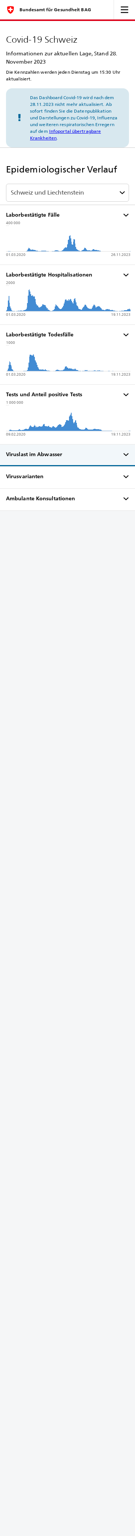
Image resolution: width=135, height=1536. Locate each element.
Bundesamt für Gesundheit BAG (55, 9)
